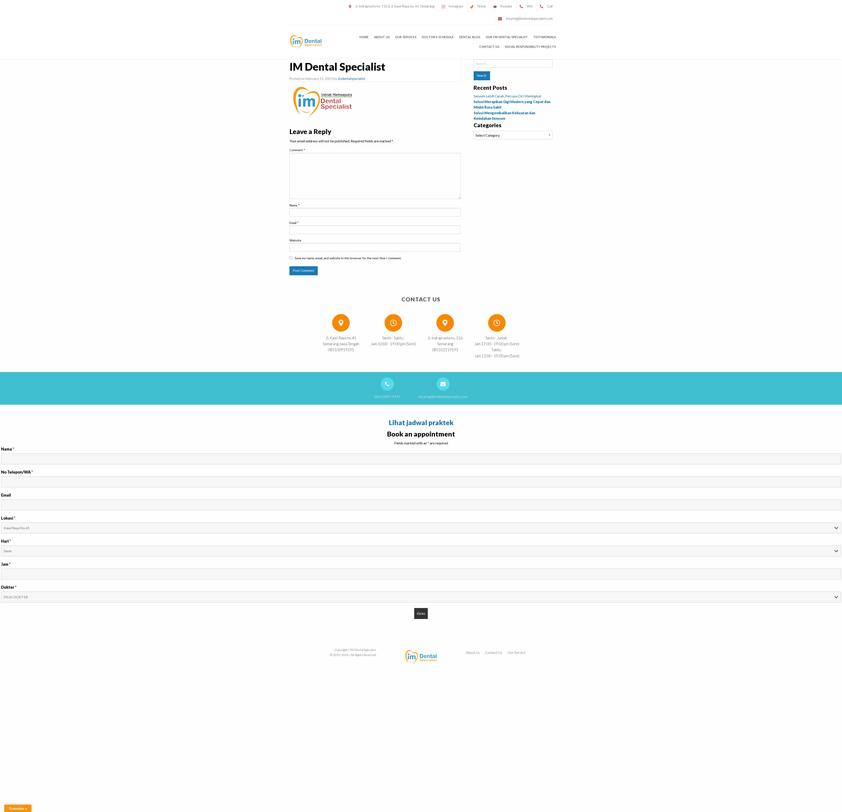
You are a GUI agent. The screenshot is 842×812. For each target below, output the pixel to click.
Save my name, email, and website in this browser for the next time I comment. (348, 258)
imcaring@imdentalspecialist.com (529, 18)
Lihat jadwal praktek (421, 422)
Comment (297, 150)
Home (364, 37)
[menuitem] (364, 37)
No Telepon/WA (17, 472)
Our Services (405, 37)
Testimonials (544, 37)
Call (550, 6)
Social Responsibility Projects (530, 46)
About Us (382, 37)
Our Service (517, 652)
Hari (6, 541)
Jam (6, 564)
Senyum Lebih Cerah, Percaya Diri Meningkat (507, 96)
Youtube (506, 6)
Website (295, 240)
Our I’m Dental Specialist (507, 37)
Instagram (455, 6)
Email (294, 223)
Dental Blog (469, 37)
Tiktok (481, 6)
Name (294, 205)
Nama (7, 449)
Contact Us (489, 46)
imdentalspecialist (351, 78)
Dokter (8, 587)
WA (529, 6)
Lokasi (8, 518)
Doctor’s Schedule (438, 37)
